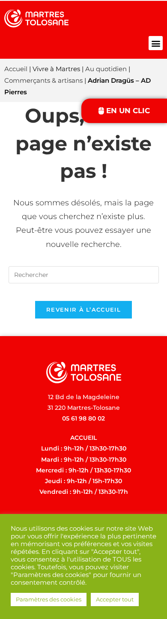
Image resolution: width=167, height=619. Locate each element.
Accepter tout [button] (115, 599)
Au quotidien (106, 69)
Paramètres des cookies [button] (48, 599)
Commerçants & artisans (43, 80)
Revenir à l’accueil (83, 309)
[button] (156, 43)
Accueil (15, 69)
